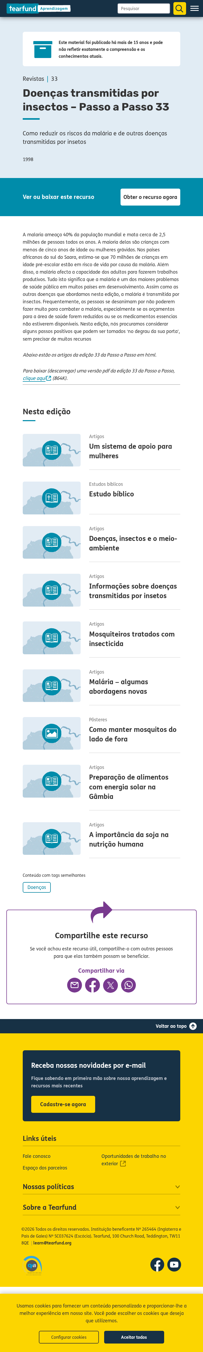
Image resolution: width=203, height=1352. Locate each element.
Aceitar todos (134, 1337)
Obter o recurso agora (150, 197)
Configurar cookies (68, 1337)
